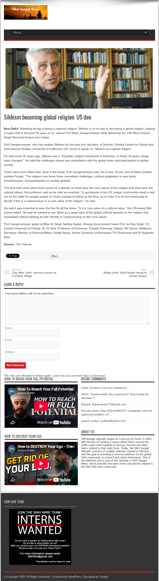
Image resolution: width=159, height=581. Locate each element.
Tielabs (103, 576)
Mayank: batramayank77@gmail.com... (104, 404)
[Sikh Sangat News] (25, 16)
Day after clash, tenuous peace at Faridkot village (34, 272)
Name (8, 328)
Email (8, 339)
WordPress (74, 576)
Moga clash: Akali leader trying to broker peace (125, 272)
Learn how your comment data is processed (79, 375)
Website (10, 351)
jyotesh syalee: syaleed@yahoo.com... (104, 420)
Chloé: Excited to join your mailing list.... (105, 387)
